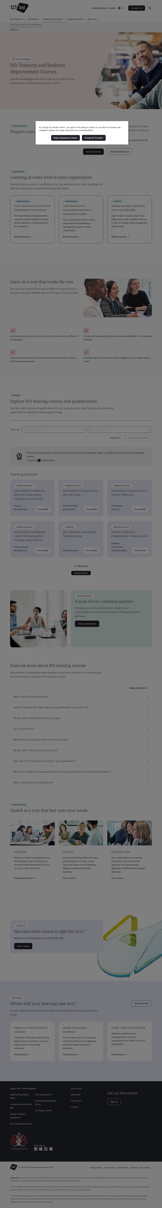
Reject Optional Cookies (65, 138)
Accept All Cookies (94, 138)
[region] (81, 133)
